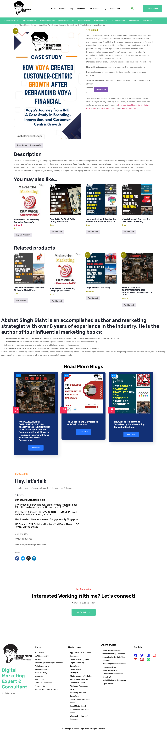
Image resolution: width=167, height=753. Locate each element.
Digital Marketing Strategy (118, 21)
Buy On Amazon (23, 235)
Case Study (91, 108)
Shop (71, 8)
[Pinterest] (142, 659)
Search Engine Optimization (47, 21)
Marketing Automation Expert (79, 688)
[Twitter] (142, 655)
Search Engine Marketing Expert (80, 701)
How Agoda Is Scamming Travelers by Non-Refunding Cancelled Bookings (129, 424)
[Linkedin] (148, 655)
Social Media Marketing (84, 21)
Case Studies (94, 8)
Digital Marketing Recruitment (66, 21)
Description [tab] (22, 145)
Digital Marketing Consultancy (11, 21)
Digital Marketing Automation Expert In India (114, 682)
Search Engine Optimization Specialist (113, 659)
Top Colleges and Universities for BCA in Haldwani (82, 423)
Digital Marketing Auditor (29, 21)
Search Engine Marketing (100, 21)
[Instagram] (154, 655)
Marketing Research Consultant (78, 694)
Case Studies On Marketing (31, 25)
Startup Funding (147, 21)
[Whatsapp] (148, 659)
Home (53, 8)
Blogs (104, 8)
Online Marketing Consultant (113, 653)
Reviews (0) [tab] (35, 145)
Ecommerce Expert (77, 682)
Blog (18, 375)
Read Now (36, 447)
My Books (81, 8)
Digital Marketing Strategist (77, 671)
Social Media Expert (78, 706)
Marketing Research (134, 21)
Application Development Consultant (80, 654)
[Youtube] (135, 659)
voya (113, 108)
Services (62, 8)
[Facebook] (135, 655)
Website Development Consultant (79, 718)
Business (122, 105)
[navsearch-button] (132, 8)
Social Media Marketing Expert (79, 711)
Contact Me (115, 8)
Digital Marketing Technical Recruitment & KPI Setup (81, 678)
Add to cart (101, 89)
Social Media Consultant (112, 650)
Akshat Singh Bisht (130, 108)
